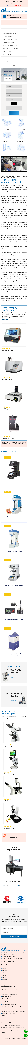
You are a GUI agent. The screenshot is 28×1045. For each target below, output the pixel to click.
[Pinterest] (18, 5)
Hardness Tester (21, 129)
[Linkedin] (10, 5)
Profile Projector (21, 141)
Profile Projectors (7, 36)
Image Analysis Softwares (10, 45)
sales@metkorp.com (14, 3)
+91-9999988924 (14, 17)
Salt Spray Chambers (8, 42)
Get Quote (7, 457)
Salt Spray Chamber (21, 154)
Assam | (23, 1027)
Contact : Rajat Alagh (12, 1)
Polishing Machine (8, 409)
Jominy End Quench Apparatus (14, 655)
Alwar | (9, 1025)
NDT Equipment (6, 1016)
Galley (4, 975)
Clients (4, 973)
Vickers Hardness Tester (14, 585)
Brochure (4, 977)
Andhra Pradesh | (5, 1027)
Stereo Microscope (9, 774)
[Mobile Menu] (14, 65)
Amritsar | (18, 1025)
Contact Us (5, 982)
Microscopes (7, 129)
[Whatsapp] (26, 1031)
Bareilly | (3, 1032)
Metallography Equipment (9, 990)
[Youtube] (16, 5)
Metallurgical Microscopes (10, 33)
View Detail (7, 886)
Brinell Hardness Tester (14, 551)
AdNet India (14, 1043)
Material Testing (7, 154)
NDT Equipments (7, 61)
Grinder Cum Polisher (9, 438)
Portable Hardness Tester (14, 620)
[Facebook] (8, 5)
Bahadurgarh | (5, 1030)
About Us (4, 970)
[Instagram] (13, 5)
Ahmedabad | (13, 1022)
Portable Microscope (10, 828)
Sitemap (4, 979)
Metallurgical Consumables (10, 52)
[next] (25, 75)
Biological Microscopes (11, 801)
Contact (14, 677)
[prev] (2, 75)
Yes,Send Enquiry (14, 936)
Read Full (6, 79)
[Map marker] (20, 5)
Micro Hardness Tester (14, 483)
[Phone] (26, 1035)
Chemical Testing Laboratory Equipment (13, 1011)
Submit (14, 113)
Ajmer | (19, 1022)
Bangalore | (12, 1030)
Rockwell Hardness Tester (14, 517)
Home (4, 968)
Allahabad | (4, 1025)
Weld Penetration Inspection (10, 48)
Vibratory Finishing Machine (10, 58)
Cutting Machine (7, 141)
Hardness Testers (7, 30)
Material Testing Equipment (10, 39)
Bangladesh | (18, 1030)
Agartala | (3, 1022)
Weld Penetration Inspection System (12, 1007)
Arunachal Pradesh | (15, 1027)
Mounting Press (7, 379)
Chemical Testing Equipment (11, 55)
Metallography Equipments (10, 27)
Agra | (8, 1022)
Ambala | (13, 1025)
